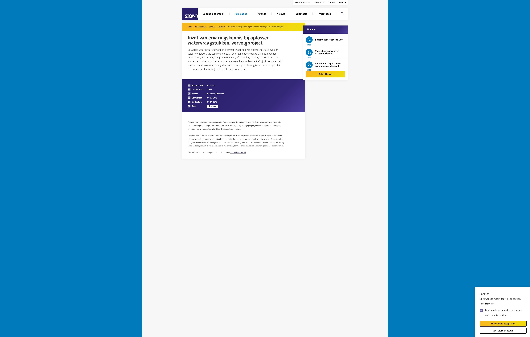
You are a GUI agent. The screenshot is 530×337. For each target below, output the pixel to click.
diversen (212, 106)
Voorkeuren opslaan (503, 330)
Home (190, 27)
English (342, 3)
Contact (331, 3)
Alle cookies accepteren (503, 323)
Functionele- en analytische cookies (503, 310)
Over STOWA (319, 3)
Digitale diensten (302, 3)
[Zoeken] (342, 13)
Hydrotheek (324, 14)
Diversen (212, 27)
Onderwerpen (200, 27)
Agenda (262, 14)
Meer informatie (487, 304)
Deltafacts (301, 14)
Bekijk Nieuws (325, 74)
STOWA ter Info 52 (238, 153)
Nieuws (281, 14)
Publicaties (241, 14)
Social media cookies (495, 315)
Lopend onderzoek (213, 14)
